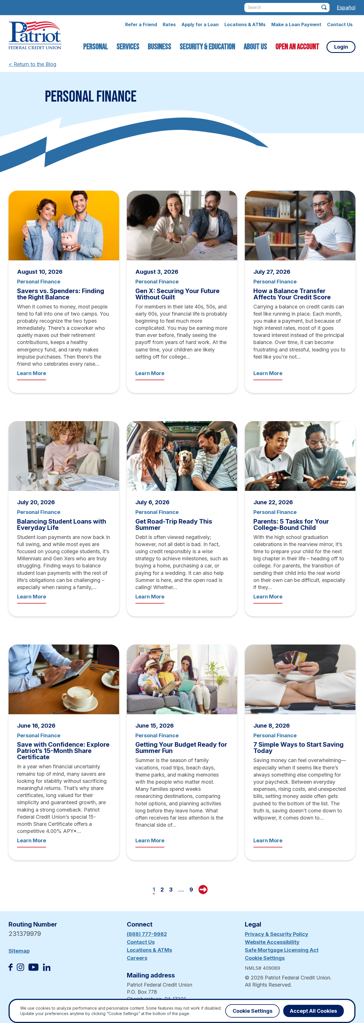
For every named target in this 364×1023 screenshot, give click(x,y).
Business (159, 47)
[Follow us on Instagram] (20, 969)
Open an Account (297, 47)
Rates (169, 24)
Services (128, 47)
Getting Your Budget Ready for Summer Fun (181, 747)
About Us (255, 47)
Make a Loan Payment (296, 24)
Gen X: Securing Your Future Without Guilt (177, 294)
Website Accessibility (272, 942)
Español (346, 8)
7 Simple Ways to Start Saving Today (298, 747)
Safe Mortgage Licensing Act (281, 950)
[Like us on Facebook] (11, 969)
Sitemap (19, 951)
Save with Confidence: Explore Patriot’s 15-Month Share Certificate (63, 751)
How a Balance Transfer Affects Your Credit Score (292, 294)
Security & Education (207, 47)
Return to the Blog (32, 64)
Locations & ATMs (245, 24)
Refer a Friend (141, 24)
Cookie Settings (265, 958)
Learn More (31, 373)
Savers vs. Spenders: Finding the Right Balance (60, 294)
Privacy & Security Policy (276, 934)
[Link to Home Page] (35, 36)
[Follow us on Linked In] (46, 969)
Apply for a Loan (200, 24)
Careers (137, 958)
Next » (203, 889)
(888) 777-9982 (147, 934)
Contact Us (340, 24)
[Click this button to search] (324, 7)
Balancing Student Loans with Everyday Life (61, 524)
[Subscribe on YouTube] (33, 969)
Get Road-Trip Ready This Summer (173, 524)
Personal (95, 47)
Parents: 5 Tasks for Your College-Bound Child (291, 524)
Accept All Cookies (313, 1011)
